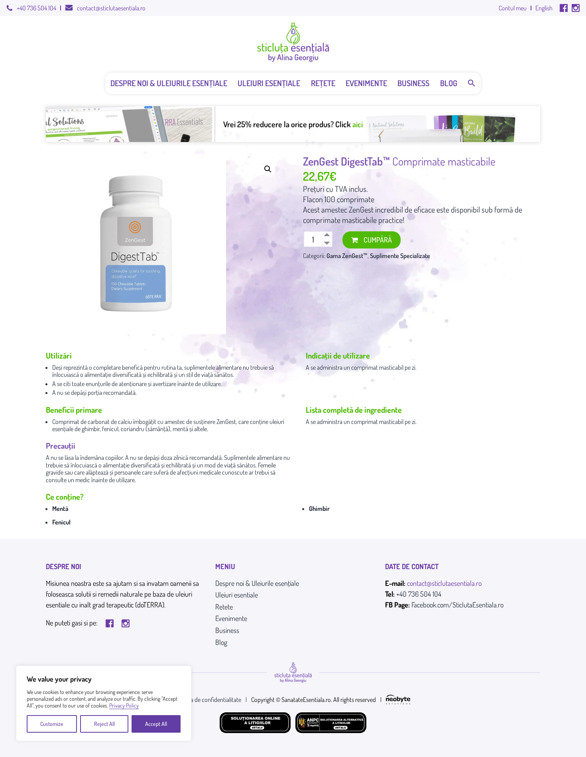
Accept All (156, 723)
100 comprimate (349, 199)
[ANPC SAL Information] (255, 722)
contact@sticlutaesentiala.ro (111, 8)
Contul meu (513, 8)
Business (413, 83)
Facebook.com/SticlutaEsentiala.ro (457, 604)
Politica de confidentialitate (208, 699)
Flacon (313, 199)
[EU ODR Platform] (330, 722)
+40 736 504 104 (36, 8)
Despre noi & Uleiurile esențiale (168, 83)
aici (357, 124)
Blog (448, 83)
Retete (224, 606)
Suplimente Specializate (400, 256)
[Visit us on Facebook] (564, 8)
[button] (471, 83)
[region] (103, 703)
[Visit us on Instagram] (576, 8)
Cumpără (378, 239)
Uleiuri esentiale (236, 594)
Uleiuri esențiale (269, 83)
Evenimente (366, 83)
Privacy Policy (124, 705)
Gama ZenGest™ (347, 256)
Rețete (323, 83)
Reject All (104, 723)
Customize (51, 723)
